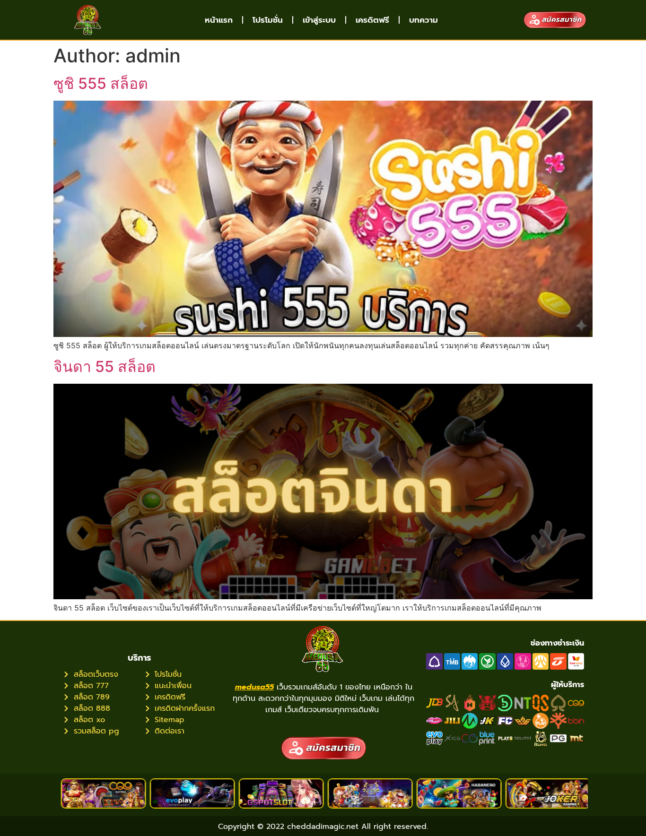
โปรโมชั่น (268, 20)
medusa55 (254, 687)
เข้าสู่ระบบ (319, 20)
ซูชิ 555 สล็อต (100, 83)
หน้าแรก (219, 20)
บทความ (423, 20)
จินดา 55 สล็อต (104, 366)
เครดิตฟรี (372, 20)
